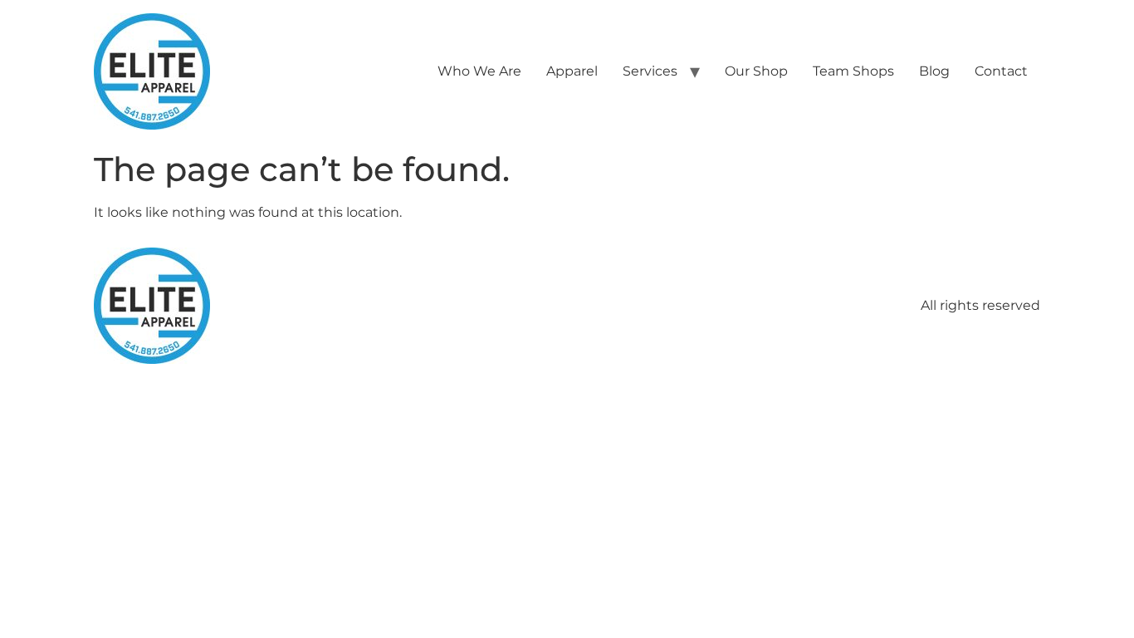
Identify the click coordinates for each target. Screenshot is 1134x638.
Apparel (572, 71)
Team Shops (853, 71)
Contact (1001, 71)
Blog (934, 71)
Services (650, 71)
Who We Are (479, 71)
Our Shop (756, 71)
